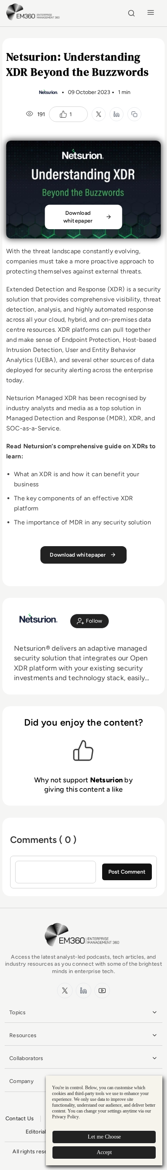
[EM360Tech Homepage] (83, 950)
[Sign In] (89, 621)
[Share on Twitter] (99, 114)
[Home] (34, 19)
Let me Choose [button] (104, 1137)
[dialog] (104, 1120)
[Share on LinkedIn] (117, 114)
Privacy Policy (65, 1117)
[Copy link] (134, 114)
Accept (104, 1152)
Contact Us (19, 1118)
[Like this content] (63, 114)
